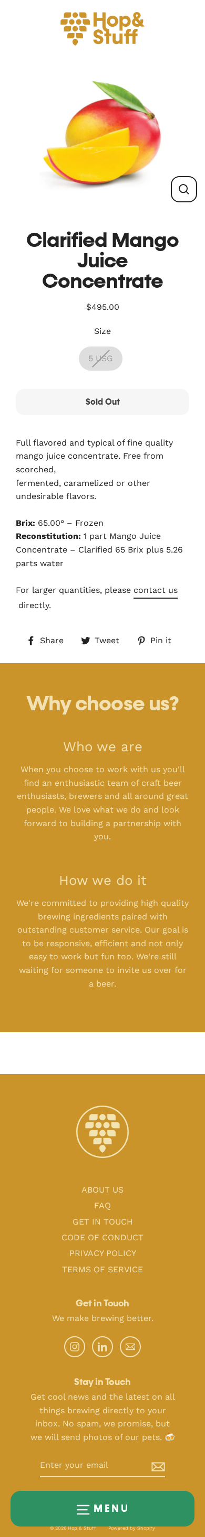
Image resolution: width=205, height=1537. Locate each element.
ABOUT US (102, 1190)
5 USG (100, 358)
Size (102, 331)
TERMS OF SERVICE (102, 1269)
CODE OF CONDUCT (103, 1237)
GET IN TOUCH (103, 1222)
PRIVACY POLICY (102, 1253)
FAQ (102, 1205)
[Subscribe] (150, 1465)
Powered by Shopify (131, 1528)
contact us (156, 590)
